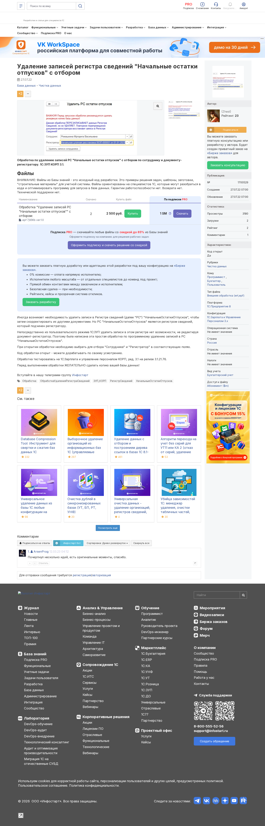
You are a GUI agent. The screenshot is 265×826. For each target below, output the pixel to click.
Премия (30, 644)
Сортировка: (106, 543)
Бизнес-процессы (97, 620)
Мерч (205, 635)
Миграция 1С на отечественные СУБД (41, 761)
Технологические (96, 747)
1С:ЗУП (146, 690)
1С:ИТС (88, 676)
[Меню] (21, 6)
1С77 (144, 714)
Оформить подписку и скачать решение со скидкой (109, 245)
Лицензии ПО (93, 729)
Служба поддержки (215, 695)
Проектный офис (156, 730)
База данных (34, 690)
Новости (31, 614)
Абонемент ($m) (218, 385)
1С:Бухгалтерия (153, 653)
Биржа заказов (214, 622)
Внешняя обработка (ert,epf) (225, 295)
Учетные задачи (36, 672)
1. (29, 551)
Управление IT (94, 642)
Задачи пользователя (41, 678)
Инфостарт (80, 375)
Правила (200, 665)
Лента (29, 626)
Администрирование (40, 696)
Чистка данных (217, 266)
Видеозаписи (212, 615)
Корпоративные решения (106, 717)
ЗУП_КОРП (100, 381)
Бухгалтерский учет (220, 375)
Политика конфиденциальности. (94, 785)
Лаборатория (36, 718)
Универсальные (153, 702)
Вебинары (90, 707)
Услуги (88, 688)
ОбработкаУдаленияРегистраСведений (65, 381)
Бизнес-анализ (94, 614)
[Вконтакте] (206, 801)
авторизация (101, 575)
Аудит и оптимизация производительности (41, 750)
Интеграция (33, 702)
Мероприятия (212, 608)
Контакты (201, 684)
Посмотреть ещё (108, 527)
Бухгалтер (214, 281)
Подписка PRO (35, 660)
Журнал (31, 608)
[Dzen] (225, 801)
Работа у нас (204, 677)
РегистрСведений (121, 381)
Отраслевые (92, 735)
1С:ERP (146, 660)
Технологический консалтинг (46, 742)
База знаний (35, 654)
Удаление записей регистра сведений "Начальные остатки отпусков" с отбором (107, 69)
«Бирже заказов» (219, 153)
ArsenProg (41, 551)
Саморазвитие (94, 655)
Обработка (29, 381)
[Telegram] (197, 801)
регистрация (82, 575)
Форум (206, 628)
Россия (212, 342)
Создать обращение (214, 741)
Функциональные (37, 666)
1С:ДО (146, 696)
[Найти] (243, 595)
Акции (87, 670)
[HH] (215, 801)
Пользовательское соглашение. (43, 785)
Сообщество (34, 708)
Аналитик (148, 620)
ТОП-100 (31, 638)
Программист (216, 277)
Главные (30, 620)
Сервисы (89, 683)
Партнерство (93, 701)
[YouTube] (234, 801)
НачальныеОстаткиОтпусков (154, 381)
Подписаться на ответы (36, 543)
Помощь (200, 672)
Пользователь (216, 284)
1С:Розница (150, 684)
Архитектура (93, 649)
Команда (89, 636)
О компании (205, 648)
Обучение (150, 608)
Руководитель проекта (159, 626)
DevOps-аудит (35, 730)
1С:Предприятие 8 (219, 306)
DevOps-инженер (155, 632)
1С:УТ (145, 678)
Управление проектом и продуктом (101, 628)
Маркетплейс (153, 648)
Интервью (32, 632)
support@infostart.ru (211, 731)
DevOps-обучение (38, 724)
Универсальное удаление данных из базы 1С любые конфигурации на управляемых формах (37, 507)
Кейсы (87, 695)
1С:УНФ (147, 672)
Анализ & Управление (103, 608)
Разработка (33, 684)
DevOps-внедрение (39, 736)
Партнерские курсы (156, 638)
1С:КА (145, 666)
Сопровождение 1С (100, 664)
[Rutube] (243, 801)
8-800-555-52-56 (209, 726)
